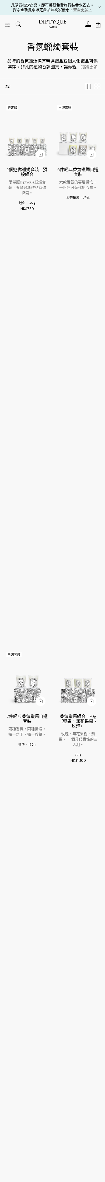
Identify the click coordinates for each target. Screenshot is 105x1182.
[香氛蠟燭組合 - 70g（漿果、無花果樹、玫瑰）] (78, 680)
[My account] (88, 25)
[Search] (18, 24)
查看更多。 (82, 10)
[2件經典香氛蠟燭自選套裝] (27, 680)
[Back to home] (52, 25)
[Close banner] (99, 7)
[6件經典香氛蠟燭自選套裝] (78, 133)
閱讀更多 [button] (89, 67)
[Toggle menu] (7, 25)
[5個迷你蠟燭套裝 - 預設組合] (27, 133)
